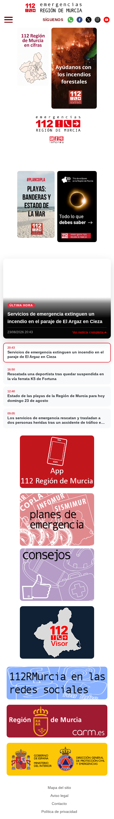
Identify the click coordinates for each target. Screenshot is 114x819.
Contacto (59, 803)
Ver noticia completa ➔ (89, 332)
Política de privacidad (59, 811)
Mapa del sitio (59, 787)
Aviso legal (59, 795)
